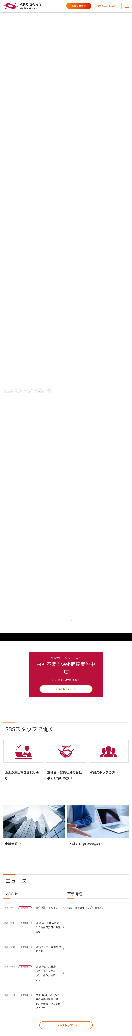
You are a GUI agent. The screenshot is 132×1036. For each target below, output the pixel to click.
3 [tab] (71, 622)
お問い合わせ (79, 5)
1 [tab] (60, 622)
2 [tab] (65, 622)
